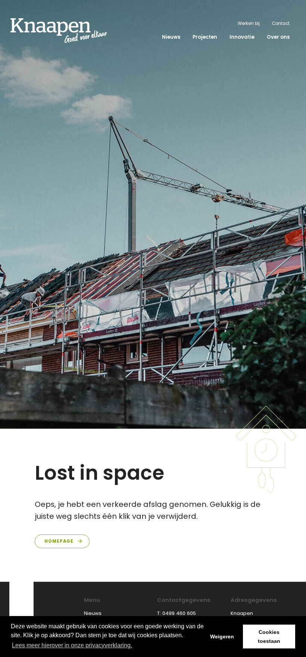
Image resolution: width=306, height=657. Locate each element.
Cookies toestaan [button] (269, 636)
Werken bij (249, 23)
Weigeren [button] (222, 636)
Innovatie (242, 37)
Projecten (205, 37)
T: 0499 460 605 (176, 613)
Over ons (278, 37)
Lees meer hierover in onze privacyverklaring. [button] (72, 645)
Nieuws (171, 37)
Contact (281, 23)
